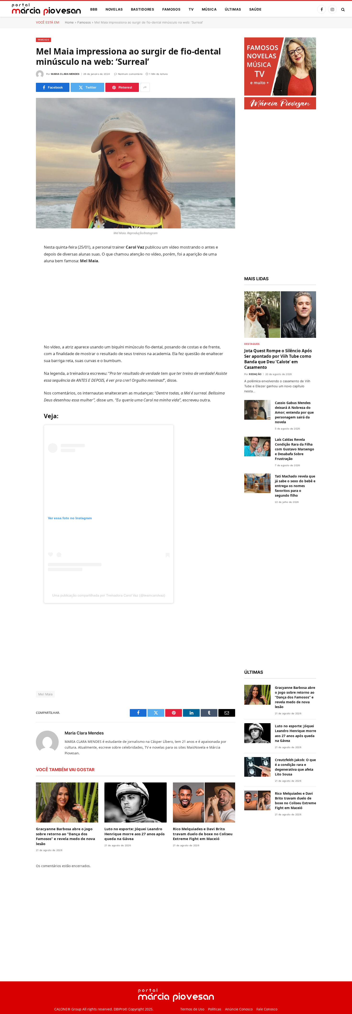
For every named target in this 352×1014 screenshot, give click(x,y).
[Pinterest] (19, 296)
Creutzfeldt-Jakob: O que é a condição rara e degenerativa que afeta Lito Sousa (295, 767)
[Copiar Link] (19, 321)
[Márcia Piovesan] (44, 9)
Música (209, 9)
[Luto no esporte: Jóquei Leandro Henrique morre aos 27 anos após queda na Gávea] (135, 802)
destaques (252, 343)
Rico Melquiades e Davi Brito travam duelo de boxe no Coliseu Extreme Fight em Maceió (203, 833)
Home (69, 22)
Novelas (114, 9)
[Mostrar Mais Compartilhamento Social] (145, 87)
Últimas (233, 9)
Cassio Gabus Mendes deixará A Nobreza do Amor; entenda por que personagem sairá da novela (294, 412)
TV (191, 9)
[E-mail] (19, 309)
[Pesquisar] (342, 9)
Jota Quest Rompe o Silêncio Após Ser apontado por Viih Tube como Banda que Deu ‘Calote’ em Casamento (278, 359)
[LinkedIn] (19, 284)
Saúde (255, 9)
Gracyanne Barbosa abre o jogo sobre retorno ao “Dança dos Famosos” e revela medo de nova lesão (65, 836)
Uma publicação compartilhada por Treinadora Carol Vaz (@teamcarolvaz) (108, 595)
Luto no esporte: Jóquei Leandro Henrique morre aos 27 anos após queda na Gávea (134, 833)
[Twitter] (19, 272)
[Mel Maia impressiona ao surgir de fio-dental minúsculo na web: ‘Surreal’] (135, 163)
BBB (93, 9)
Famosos (171, 9)
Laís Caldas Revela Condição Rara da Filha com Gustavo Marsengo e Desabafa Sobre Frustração (294, 449)
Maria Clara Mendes (65, 73)
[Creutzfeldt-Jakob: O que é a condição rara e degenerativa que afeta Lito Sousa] (257, 767)
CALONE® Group (67, 1009)
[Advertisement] (135, 304)
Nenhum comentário (130, 73)
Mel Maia (45, 694)
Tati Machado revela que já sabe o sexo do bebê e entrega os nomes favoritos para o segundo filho (295, 486)
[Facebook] (19, 260)
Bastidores (142, 9)
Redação (255, 374)
